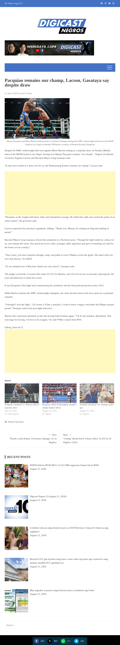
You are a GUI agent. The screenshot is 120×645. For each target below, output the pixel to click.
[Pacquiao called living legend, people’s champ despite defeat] (59, 393)
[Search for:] (60, 625)
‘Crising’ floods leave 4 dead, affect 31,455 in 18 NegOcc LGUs (87, 439)
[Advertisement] (60, 193)
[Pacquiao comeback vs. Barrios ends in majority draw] (22, 393)
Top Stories (19, 422)
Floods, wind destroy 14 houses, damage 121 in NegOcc (33, 439)
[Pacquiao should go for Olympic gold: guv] (97, 393)
